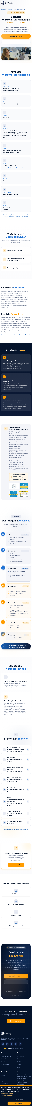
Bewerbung (20, 1059)
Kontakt (3, 1075)
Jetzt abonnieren (17, 1021)
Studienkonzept (5, 1064)
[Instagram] (7, 1044)
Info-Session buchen (16, 36)
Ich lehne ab (19, 1099)
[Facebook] (15, 1044)
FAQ (2, 1078)
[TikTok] (20, 1044)
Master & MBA (4, 1059)
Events (19, 1064)
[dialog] (16, 1095)
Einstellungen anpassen (7, 1095)
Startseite (3, 9)
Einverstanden (19, 1103)
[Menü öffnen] (29, 3)
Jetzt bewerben (16, 42)
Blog (18, 1067)
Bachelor (10, 9)
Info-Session (20, 1056)
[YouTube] (11, 1044)
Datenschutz (4, 1083)
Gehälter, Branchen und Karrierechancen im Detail (15, 335)
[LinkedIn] (2, 1044)
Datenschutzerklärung (7, 1093)
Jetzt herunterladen (16, 864)
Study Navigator (21, 1061)
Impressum (4, 1081)
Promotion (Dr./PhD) (6, 1056)
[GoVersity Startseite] (7, 3)
